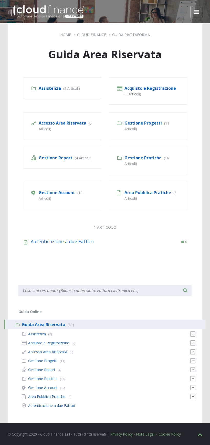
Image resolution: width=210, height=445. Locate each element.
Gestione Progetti (143, 123)
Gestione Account (57, 192)
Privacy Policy (121, 434)
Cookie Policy (170, 434)
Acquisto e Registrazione (150, 88)
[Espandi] (192, 334)
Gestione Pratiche (143, 158)
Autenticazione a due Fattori (62, 241)
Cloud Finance (91, 34)
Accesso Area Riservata (62, 123)
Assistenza (50, 88)
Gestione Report (55, 158)
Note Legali (145, 434)
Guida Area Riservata (43, 324)
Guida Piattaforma (131, 34)
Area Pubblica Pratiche (147, 192)
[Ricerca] (185, 290)
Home (65, 34)
